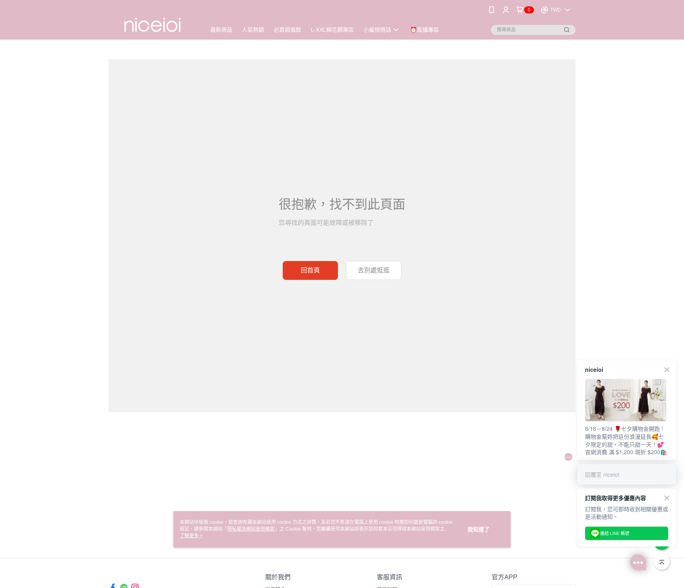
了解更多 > (191, 536)
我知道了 (478, 529)
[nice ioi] (152, 21)
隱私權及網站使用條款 (251, 529)
